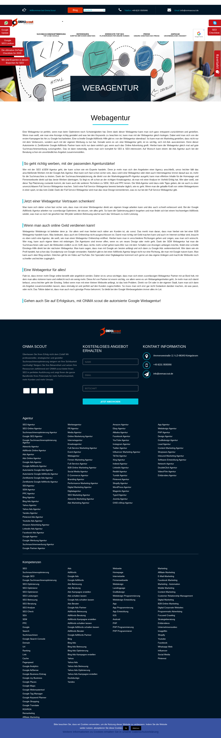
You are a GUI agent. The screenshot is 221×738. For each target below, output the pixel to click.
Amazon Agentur (121, 424)
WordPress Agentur (122, 487)
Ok (126, 728)
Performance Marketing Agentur (83, 483)
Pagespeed (28, 662)
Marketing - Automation (169, 584)
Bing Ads (72, 643)
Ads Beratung (74, 588)
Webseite (117, 568)
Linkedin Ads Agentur (33, 528)
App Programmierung (123, 607)
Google (26, 627)
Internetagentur (75, 440)
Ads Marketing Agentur (78, 503)
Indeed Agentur (120, 463)
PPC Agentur (29, 493)
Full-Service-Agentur (77, 463)
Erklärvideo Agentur (167, 475)
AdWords (72, 572)
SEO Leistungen (30, 596)
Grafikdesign (119, 592)
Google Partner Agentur (34, 548)
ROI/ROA (27, 709)
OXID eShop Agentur (123, 503)
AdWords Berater (76, 631)
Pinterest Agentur (121, 479)
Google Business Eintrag (34, 674)
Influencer (162, 650)
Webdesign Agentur (167, 428)
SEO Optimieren (30, 592)
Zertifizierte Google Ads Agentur (38, 478)
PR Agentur (73, 428)
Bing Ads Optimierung (78, 650)
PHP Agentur (164, 432)
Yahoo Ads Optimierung (79, 670)
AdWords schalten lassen (80, 623)
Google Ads (73, 576)
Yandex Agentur (30, 513)
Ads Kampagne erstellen (79, 592)
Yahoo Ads (73, 662)
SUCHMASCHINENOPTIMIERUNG (51, 35)
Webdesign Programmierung (126, 596)
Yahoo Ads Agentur (32, 509)
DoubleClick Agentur (167, 467)
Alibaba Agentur (120, 432)
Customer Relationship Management (175, 596)
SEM (25, 619)
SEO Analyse (29, 607)
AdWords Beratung (77, 615)
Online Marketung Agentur (80, 436)
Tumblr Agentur (120, 475)
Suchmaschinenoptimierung (36, 572)
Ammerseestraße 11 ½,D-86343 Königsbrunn (175, 355)
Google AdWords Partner (79, 635)
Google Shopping (31, 701)
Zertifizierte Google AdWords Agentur (40, 482)
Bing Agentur (29, 497)
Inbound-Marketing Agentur (171, 456)
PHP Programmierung (123, 627)
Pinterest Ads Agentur (33, 517)
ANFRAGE (175, 35)
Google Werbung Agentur (35, 540)
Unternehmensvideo (167, 627)
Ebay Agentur (119, 428)
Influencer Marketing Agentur (126, 452)
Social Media (164, 654)
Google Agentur (30, 536)
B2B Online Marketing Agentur (82, 467)
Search (26, 631)
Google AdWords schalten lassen (83, 627)
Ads (69, 568)
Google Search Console (34, 639)
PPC (25, 623)
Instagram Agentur (121, 444)
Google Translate (31, 705)
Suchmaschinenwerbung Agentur (38, 544)
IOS (114, 615)
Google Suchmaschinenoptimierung (40, 580)
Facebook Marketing (167, 580)
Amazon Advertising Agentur (36, 525)
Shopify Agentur (120, 483)
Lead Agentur (164, 444)
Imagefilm (162, 631)
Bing (70, 639)
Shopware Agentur (166, 452)
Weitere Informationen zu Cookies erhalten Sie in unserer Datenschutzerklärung (110, 731)
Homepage (118, 572)
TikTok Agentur (120, 456)
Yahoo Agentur (30, 505)
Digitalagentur (74, 491)
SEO (25, 568)
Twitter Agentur (120, 448)
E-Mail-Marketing (166, 576)
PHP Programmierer (122, 631)
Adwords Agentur (31, 446)
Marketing (162, 568)
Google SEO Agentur (32, 436)
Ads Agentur (28, 454)
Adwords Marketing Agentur (81, 499)
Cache (26, 658)
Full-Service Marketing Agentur (82, 448)
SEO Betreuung (30, 599)
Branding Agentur (76, 479)
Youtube (162, 639)
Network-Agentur (166, 463)
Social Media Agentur (78, 471)
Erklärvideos (164, 623)
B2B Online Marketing (168, 603)
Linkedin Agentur (121, 467)
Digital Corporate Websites (170, 607)
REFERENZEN (82, 35)
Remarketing (29, 713)
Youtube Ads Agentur (32, 521)
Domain (26, 643)
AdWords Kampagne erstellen (82, 619)
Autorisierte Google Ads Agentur (38, 470)
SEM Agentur (29, 489)
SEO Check (28, 611)
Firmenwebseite (120, 580)
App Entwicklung (120, 611)
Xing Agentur (119, 460)
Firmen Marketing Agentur (80, 460)
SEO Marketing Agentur (79, 495)
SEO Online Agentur (32, 428)
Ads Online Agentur (32, 458)
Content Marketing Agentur (170, 448)
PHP (115, 623)
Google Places (29, 682)
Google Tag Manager (33, 693)
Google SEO (28, 576)
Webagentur (73, 456)
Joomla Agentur (120, 499)
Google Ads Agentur (32, 462)
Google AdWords (76, 580)
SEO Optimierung (31, 584)
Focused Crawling (166, 615)
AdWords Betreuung (77, 611)
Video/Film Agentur (167, 471)
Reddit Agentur (120, 471)
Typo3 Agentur (120, 495)
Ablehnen (136, 728)
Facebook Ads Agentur (33, 532)
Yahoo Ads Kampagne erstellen (82, 674)
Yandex (71, 682)
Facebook (162, 643)
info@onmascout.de (189, 10)
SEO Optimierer (30, 588)
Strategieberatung (166, 619)
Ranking (26, 650)
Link (24, 654)
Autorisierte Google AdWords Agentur (40, 474)
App (115, 603)
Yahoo (71, 658)
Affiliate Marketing (31, 717)
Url (24, 646)
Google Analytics (30, 666)
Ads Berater (73, 603)
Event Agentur (74, 452)
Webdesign (118, 584)
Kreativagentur (75, 444)
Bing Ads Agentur (31, 501)
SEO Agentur (29, 424)
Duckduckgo (73, 678)
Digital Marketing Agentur (80, 487)
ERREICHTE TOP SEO (114, 35)
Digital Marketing (166, 599)
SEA (25, 615)
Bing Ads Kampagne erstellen (82, 654)
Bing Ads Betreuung (77, 646)
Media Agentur (74, 432)
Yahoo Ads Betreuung (78, 666)
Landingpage (119, 588)
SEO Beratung (29, 603)
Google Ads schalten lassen (81, 599)
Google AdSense (30, 670)
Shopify (161, 635)
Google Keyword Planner (34, 697)
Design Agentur (165, 436)
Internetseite (119, 576)
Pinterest (162, 658)
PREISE (147, 35)
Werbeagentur (74, 424)
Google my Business (32, 678)
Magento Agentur (121, 491)
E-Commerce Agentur (78, 475)
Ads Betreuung (75, 584)
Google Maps (29, 686)
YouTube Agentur (121, 440)
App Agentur (164, 424)
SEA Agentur (28, 485)
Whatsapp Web (165, 646)
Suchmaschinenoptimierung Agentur (40, 432)
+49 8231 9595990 (140, 10)
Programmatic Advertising (170, 611)
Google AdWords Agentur (35, 466)
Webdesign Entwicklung (124, 599)
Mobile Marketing (166, 588)
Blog (75, 10)
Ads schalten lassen (77, 596)
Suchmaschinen (30, 635)
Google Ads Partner (77, 607)
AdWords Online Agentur (34, 450)
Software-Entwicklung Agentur (172, 460)
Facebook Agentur (121, 436)
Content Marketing (166, 592)
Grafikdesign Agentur (168, 440)
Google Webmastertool (34, 689)
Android (116, 619)
